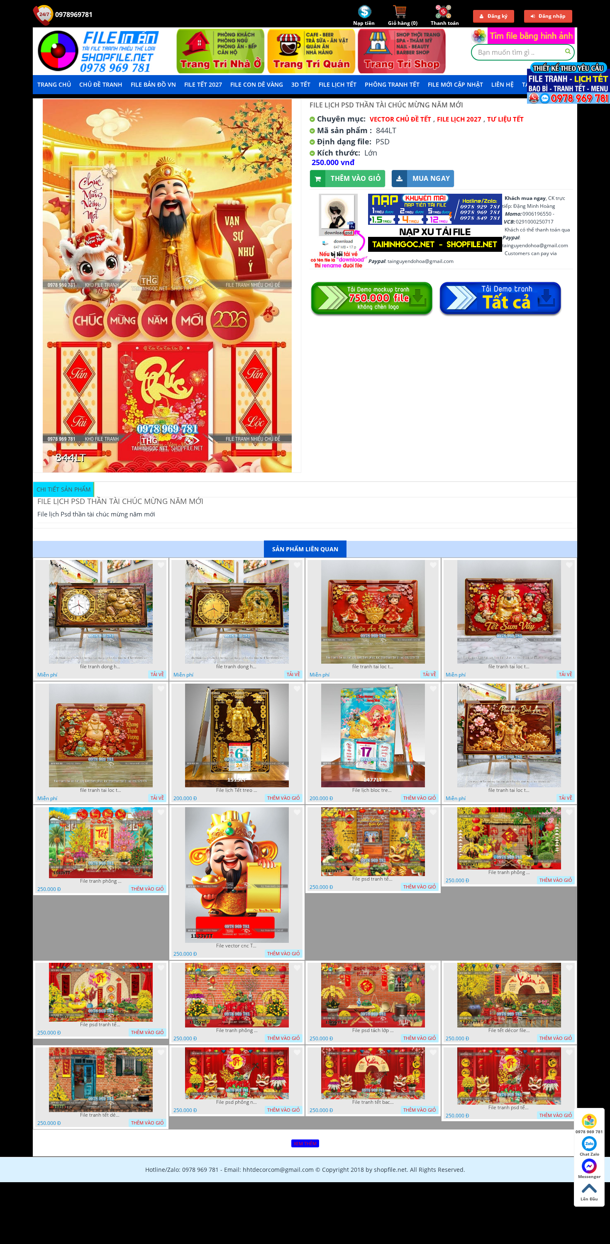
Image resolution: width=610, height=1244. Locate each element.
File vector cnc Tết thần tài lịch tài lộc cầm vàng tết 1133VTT (237, 946)
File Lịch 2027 (459, 119)
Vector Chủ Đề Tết (400, 119)
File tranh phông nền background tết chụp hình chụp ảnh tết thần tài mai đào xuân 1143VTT (101, 881)
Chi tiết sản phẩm (64, 489)
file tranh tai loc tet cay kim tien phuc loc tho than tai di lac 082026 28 (373, 666)
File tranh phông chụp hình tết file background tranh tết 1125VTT (237, 1030)
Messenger (589, 1176)
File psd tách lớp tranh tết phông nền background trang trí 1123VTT (373, 1030)
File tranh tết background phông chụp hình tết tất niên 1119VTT (373, 1102)
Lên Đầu (589, 1199)
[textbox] (523, 52)
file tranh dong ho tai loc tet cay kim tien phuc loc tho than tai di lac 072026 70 (237, 666)
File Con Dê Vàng (256, 84)
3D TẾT (300, 84)
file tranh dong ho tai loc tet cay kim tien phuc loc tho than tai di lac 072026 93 (101, 666)
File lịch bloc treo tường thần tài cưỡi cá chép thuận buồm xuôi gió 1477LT (373, 790)
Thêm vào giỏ (356, 178)
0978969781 (73, 14)
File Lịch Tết (337, 84)
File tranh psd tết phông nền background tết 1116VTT (509, 1107)
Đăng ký (498, 15)
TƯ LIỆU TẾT (505, 119)
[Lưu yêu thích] (161, 565)
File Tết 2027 (203, 84)
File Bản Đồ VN (153, 84)
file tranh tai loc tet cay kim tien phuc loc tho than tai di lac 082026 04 (101, 790)
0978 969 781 (589, 1131)
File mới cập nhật (455, 84)
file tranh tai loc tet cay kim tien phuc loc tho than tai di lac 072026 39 (509, 790)
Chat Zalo (589, 1154)
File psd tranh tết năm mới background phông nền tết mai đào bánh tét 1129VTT (373, 879)
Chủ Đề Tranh (100, 84)
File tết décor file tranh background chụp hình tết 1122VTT (509, 1030)
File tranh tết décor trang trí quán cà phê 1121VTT (101, 1115)
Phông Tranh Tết (392, 84)
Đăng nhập (552, 15)
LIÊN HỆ (502, 84)
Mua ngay (431, 178)
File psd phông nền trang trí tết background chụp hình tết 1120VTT (237, 1102)
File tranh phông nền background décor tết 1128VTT (509, 872)
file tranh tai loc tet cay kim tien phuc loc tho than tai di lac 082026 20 (509, 666)
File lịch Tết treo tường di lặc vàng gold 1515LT (237, 790)
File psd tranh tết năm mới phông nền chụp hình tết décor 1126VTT (101, 1024)
